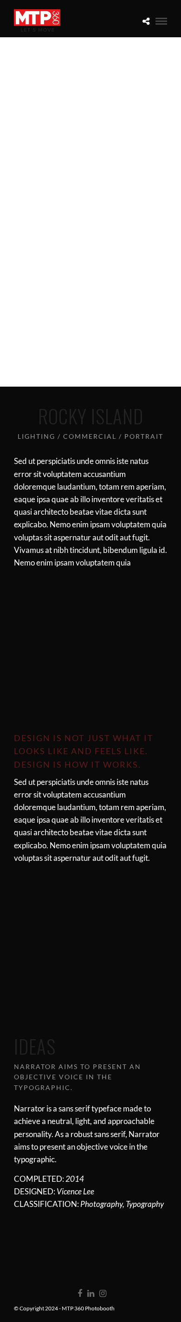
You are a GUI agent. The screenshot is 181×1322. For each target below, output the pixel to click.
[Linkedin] (90, 1293)
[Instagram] (102, 1293)
